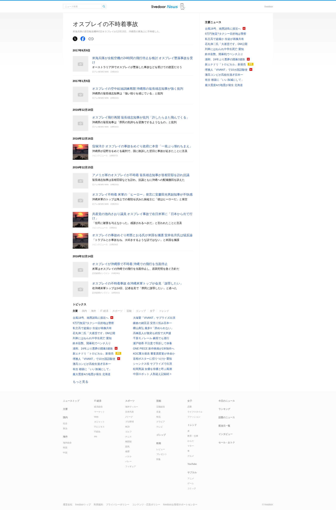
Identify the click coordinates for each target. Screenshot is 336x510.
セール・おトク (227, 442)
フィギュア (130, 466)
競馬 (127, 446)
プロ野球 (129, 421)
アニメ (190, 478)
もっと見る (80, 381)
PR (95, 436)
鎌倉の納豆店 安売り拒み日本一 (152, 323)
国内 (84, 310)
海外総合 (67, 443)
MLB (127, 427)
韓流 (158, 417)
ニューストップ (71, 400)
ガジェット (99, 421)
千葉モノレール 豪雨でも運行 (151, 338)
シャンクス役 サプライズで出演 (152, 363)
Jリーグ (129, 417)
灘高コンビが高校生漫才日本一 (92, 363)
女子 (152, 310)
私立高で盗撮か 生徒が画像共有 (92, 328)
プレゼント (161, 454)
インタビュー (226, 434)
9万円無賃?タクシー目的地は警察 (93, 323)
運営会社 (67, 504)
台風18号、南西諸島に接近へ (90, 317)
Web (96, 417)
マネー (190, 446)
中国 (65, 452)
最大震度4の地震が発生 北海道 (91, 374)
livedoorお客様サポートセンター (180, 504)
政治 (65, 428)
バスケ (128, 456)
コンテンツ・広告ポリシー (146, 504)
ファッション (193, 417)
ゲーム (190, 483)
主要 (75, 310)
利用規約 (98, 504)
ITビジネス (99, 427)
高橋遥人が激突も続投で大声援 (152, 333)
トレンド (164, 310)
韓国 (65, 447)
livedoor (268, 6)
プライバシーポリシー (117, 504)
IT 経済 (104, 310)
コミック (191, 488)
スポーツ (117, 310)
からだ (190, 441)
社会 (65, 423)
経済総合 (98, 407)
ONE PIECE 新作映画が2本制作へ (153, 348)
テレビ (159, 427)
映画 (158, 443)
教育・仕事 (192, 436)
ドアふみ (182, 6)
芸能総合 (160, 407)
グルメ (190, 456)
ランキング (224, 409)
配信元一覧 (224, 425)
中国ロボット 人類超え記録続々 (152, 374)
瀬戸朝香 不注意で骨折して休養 (152, 343)
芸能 (129, 310)
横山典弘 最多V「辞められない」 (153, 328)
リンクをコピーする (91, 39)
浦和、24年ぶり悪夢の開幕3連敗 (93, 348)
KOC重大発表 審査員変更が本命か (154, 353)
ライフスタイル (194, 412)
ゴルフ (128, 431)
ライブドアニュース (165, 6)
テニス (128, 436)
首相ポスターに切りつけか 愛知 (152, 358)
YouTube (192, 464)
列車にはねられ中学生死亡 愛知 (92, 338)
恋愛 (189, 407)
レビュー (160, 449)
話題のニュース (227, 417)
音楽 (158, 412)
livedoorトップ (83, 504)
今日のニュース (227, 400)
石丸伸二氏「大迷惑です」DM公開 (94, 333)
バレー (128, 461)
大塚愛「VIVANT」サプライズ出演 (154, 317)
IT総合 (97, 431)
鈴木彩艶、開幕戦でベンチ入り (92, 343)
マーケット (99, 412)
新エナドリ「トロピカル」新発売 (93, 353)
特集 (158, 459)
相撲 (127, 451)
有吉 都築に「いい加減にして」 (92, 369)
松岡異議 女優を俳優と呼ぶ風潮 (152, 368)
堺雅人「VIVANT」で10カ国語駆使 (94, 358)
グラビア (160, 421)
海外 (93, 310)
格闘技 (128, 441)
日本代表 (129, 412)
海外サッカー (131, 407)
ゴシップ (141, 310)
